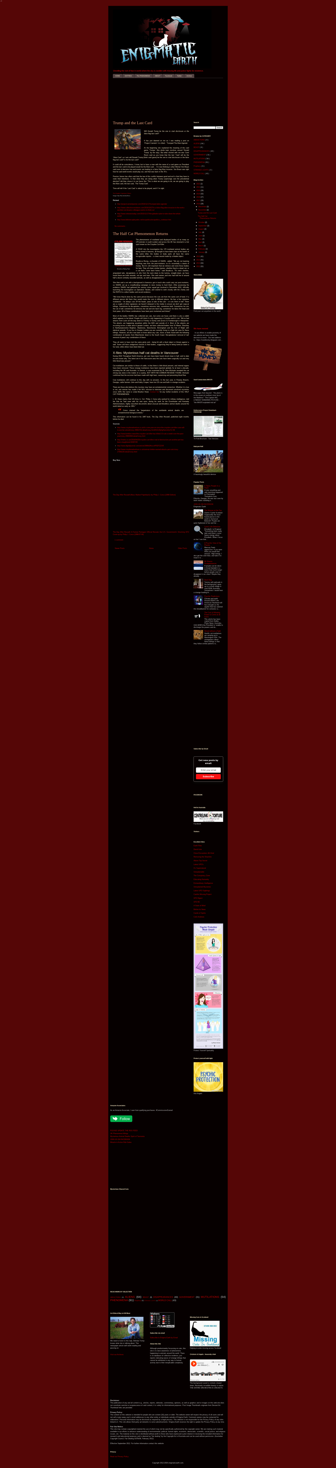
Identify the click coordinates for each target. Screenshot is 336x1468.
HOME (117, 76)
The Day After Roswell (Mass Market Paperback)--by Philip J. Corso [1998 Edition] (144, 495)
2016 (198, 204)
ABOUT (157, 76)
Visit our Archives (117, 1355)
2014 (198, 260)
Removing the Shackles (203, 857)
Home (151, 548)
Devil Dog (208, 580)
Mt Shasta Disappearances (210, 562)
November (202, 210)
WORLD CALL (199, 174)
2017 (198, 200)
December (202, 207)
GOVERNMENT (200, 155)
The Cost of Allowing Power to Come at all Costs (212, 615)
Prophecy (197, 166)
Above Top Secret (200, 861)
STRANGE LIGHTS (201, 170)
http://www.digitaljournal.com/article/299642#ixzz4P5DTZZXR (140, 446)
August (201, 229)
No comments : (121, 226)
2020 (198, 190)
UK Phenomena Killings (119, 1133)
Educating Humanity (201, 879)
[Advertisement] (168, 100)
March (201, 246)
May (200, 239)
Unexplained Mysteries (202, 887)
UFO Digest (198, 898)
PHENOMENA (199, 162)
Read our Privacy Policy (119, 1457)
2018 (198, 197)
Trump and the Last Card (132, 123)
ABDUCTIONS (199, 140)
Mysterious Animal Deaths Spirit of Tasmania (127, 1136)
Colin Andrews (199, 917)
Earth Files (198, 846)
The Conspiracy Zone (202, 876)
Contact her (154, 392)
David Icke (198, 849)
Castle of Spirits (200, 913)
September (202, 226)
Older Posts (182, 548)
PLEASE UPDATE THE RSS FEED (124, 1131)
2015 (198, 256)
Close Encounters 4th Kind (204, 853)
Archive (189, 76)
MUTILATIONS (200, 159)
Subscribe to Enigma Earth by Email (164, 1338)
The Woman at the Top (213, 510)
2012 (198, 266)
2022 (198, 184)
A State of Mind (199, 906)
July (200, 232)
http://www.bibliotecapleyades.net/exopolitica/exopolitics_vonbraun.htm (144, 220)
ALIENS (197, 143)
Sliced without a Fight (212, 631)
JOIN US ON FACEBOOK (203, 504)
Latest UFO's (199, 864)
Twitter (179, 76)
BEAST (197, 147)
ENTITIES (128, 76)
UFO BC (197, 902)
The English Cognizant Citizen (122, 193)
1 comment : (120, 540)
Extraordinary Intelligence (203, 883)
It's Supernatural (200, 868)
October (201, 222)
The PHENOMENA (143, 76)
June (200, 236)
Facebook (168, 76)
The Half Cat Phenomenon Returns (140, 233)
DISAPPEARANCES (202, 151)
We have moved (201, 328)
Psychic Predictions (212, 596)
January (201, 252)
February (202, 249)
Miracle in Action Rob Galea (120, 1142)
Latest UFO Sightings (202, 891)
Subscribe (208, 776)
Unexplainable (199, 872)
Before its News (200, 909)
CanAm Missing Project (203, 894)
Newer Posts (120, 548)
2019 (198, 194)
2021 (198, 187)
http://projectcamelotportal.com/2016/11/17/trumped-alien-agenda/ (142, 204)
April (200, 242)
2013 (198, 263)
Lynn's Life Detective (212, 527)
